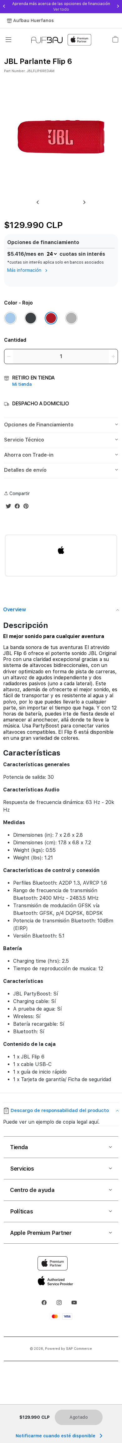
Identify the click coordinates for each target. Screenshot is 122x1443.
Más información (25, 270)
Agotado (78, 1417)
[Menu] (8, 40)
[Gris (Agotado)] (71, 318)
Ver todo (61, 9)
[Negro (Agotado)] (30, 318)
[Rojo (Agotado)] (51, 318)
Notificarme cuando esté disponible (55, 1435)
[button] (61, 425)
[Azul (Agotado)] (10, 318)
